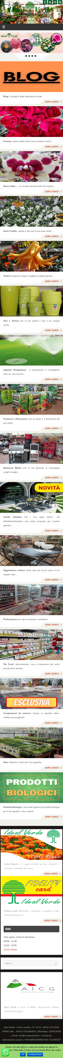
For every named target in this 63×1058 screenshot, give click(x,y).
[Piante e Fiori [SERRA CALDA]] (31, 166)
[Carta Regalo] (31, 844)
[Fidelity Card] (31, 891)
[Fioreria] (31, 121)
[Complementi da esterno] (31, 693)
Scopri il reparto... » (53, 102)
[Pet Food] (31, 644)
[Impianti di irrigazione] (31, 350)
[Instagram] (60, 2)
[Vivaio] (31, 256)
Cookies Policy (35, 1054)
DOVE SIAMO (10, 949)
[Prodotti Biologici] (31, 787)
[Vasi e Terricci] (31, 301)
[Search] (55, 964)
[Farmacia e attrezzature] (31, 399)
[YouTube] (50, 2)
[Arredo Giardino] (31, 497)
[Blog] (31, 76)
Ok (23, 1054)
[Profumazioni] (31, 599)
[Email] (55, 2)
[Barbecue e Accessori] (31, 448)
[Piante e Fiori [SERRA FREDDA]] (31, 211)
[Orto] (31, 742)
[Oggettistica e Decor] (31, 550)
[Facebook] (45, 2)
